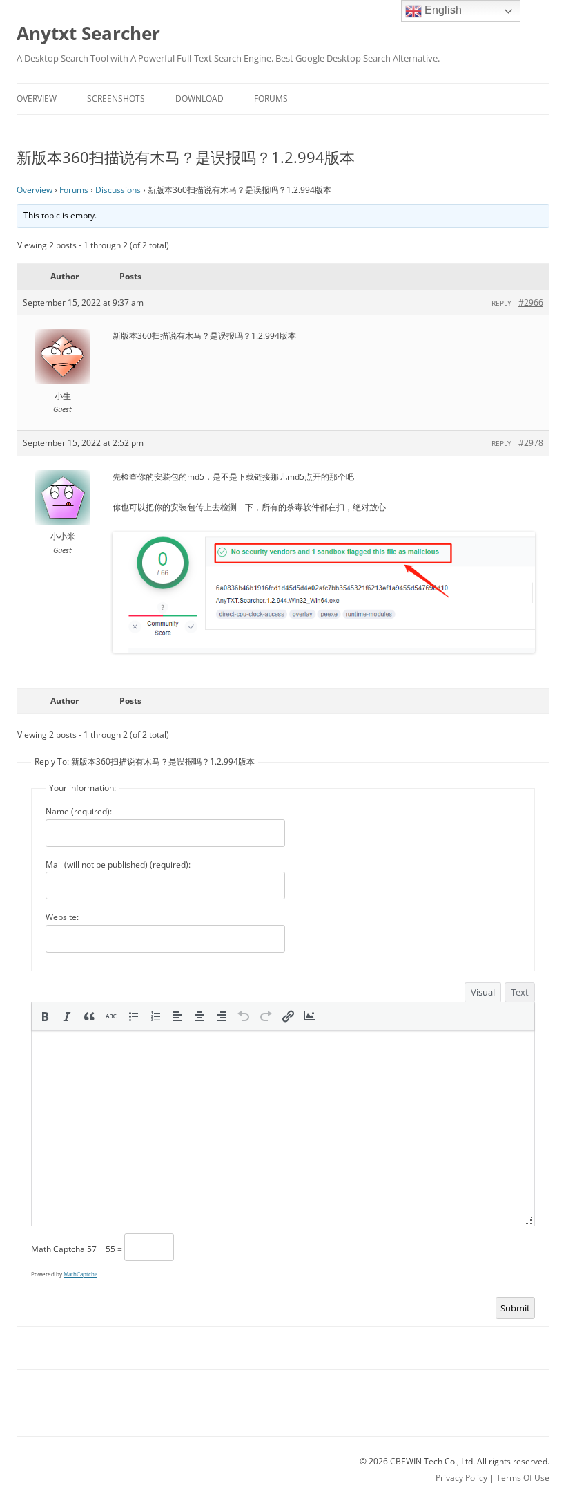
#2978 (530, 443)
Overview (37, 98)
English (442, 10)
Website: (62, 917)
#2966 (530, 302)
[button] (45, 1016)
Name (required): (79, 811)
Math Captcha (58, 1249)
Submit (515, 1308)
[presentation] (45, 1016)
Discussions (118, 190)
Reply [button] (501, 303)
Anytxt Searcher (88, 33)
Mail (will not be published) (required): (118, 864)
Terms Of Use (522, 1478)
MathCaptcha (80, 1274)
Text (520, 992)
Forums (271, 98)
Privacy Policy (461, 1478)
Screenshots (116, 98)
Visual (483, 992)
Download (199, 98)
